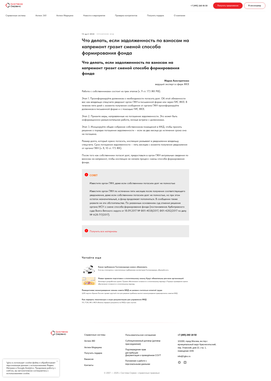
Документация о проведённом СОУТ (143, 355)
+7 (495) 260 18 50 (187, 335)
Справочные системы (16, 15)
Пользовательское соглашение (140, 335)
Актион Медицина (64, 15)
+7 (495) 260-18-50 (199, 6)
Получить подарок (155, 15)
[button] (228, 6)
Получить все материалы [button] (103, 231)
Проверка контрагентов (126, 15)
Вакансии (88, 359)
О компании (179, 15)
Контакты (88, 365)
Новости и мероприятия (94, 15)
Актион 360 (40, 15)
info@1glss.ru (184, 356)
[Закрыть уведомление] (57, 361)
